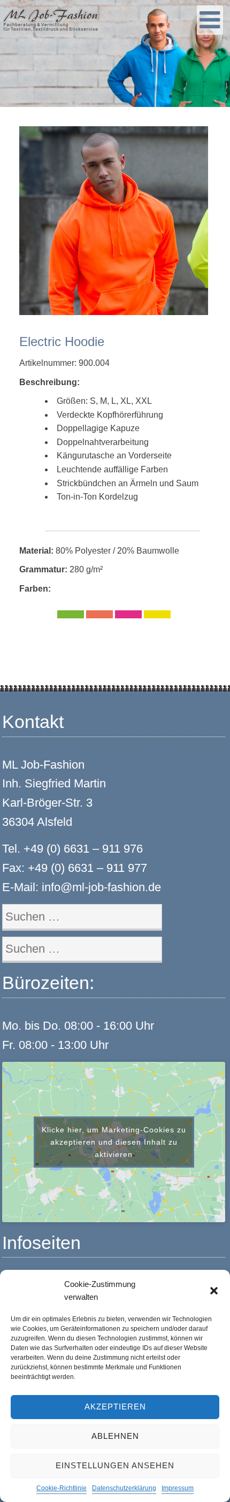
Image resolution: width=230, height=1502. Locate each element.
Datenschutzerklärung (124, 1488)
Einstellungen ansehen (115, 1465)
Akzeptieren (115, 1406)
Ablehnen (115, 1435)
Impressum (178, 1488)
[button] (214, 1290)
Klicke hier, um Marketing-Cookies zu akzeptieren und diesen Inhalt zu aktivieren (114, 1142)
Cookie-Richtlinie (61, 1488)
